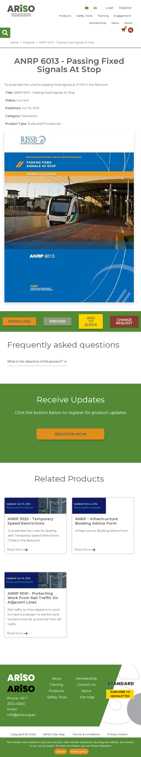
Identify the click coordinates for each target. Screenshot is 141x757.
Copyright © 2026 (23, 734)
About (128, 23)
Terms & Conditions (86, 734)
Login (109, 8)
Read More (15, 549)
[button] (130, 30)
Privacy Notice (117, 734)
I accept (60, 751)
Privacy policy (79, 751)
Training (103, 15)
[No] (136, 747)
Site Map (87, 697)
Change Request (124, 321)
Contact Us (86, 685)
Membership (97, 23)
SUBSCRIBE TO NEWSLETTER (120, 694)
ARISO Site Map (54, 734)
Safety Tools (84, 15)
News (115, 23)
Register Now (70, 434)
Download (19, 321)
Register (125, 8)
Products (65, 15)
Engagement (122, 15)
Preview (57, 321)
